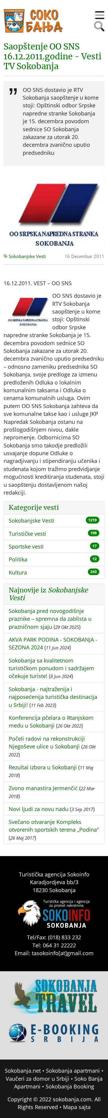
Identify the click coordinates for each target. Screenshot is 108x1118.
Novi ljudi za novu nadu (38, 809)
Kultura (18, 572)
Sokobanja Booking (70, 1086)
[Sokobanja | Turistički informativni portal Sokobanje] (34, 21)
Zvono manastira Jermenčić (43, 788)
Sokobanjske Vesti (27, 256)
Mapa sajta (77, 1107)
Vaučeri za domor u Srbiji (37, 1078)
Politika (18, 559)
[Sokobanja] (54, 1000)
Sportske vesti (26, 546)
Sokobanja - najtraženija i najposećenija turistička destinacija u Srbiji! (53, 696)
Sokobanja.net (23, 1070)
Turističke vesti (27, 533)
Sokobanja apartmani (73, 1070)
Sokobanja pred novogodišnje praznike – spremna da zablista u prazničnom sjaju (50, 618)
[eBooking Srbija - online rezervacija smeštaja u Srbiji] (54, 1037)
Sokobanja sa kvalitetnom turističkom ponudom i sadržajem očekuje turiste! (51, 668)
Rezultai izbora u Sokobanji (43, 767)
